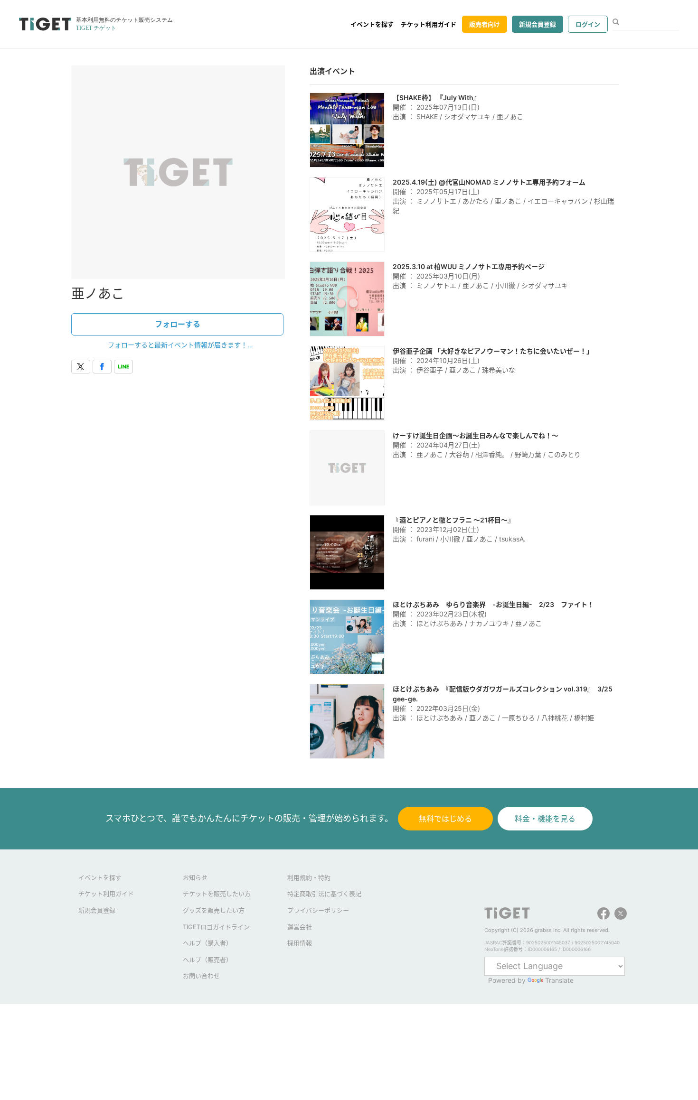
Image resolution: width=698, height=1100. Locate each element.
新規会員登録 (537, 24)
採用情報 (299, 943)
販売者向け (484, 24)
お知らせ (195, 877)
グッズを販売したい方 (214, 910)
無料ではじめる (445, 818)
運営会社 (299, 927)
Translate (559, 980)
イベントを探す (372, 24)
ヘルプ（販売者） (207, 959)
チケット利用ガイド (428, 24)
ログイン (587, 24)
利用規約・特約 (308, 877)
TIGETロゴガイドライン (216, 927)
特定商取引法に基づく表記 (324, 893)
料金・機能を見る (545, 818)
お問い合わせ (201, 975)
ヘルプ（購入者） (207, 943)
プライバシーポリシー (318, 910)
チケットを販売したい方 (217, 893)
